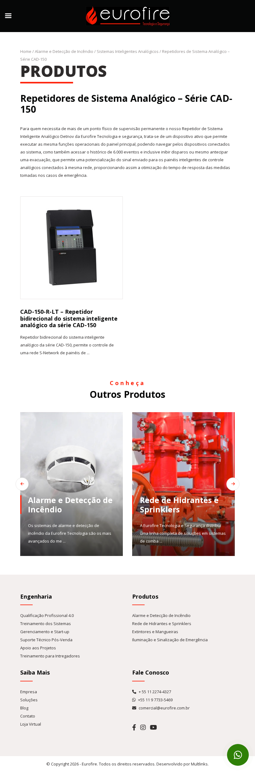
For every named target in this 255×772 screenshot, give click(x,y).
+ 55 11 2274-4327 (154, 691)
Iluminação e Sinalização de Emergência (170, 640)
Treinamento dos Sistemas (45, 623)
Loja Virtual (30, 724)
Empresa (28, 691)
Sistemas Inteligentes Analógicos (128, 51)
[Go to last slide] (22, 484)
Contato (27, 716)
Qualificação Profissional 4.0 (47, 615)
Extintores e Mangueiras (155, 631)
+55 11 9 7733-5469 (155, 700)
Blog (24, 708)
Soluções (29, 700)
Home (25, 51)
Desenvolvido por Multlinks (182, 764)
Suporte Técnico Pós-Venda (46, 640)
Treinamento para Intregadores (50, 656)
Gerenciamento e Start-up (44, 631)
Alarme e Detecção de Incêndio (64, 51)
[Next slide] (232, 484)
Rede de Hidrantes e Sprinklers (161, 623)
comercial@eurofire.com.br (164, 708)
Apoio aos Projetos (38, 648)
